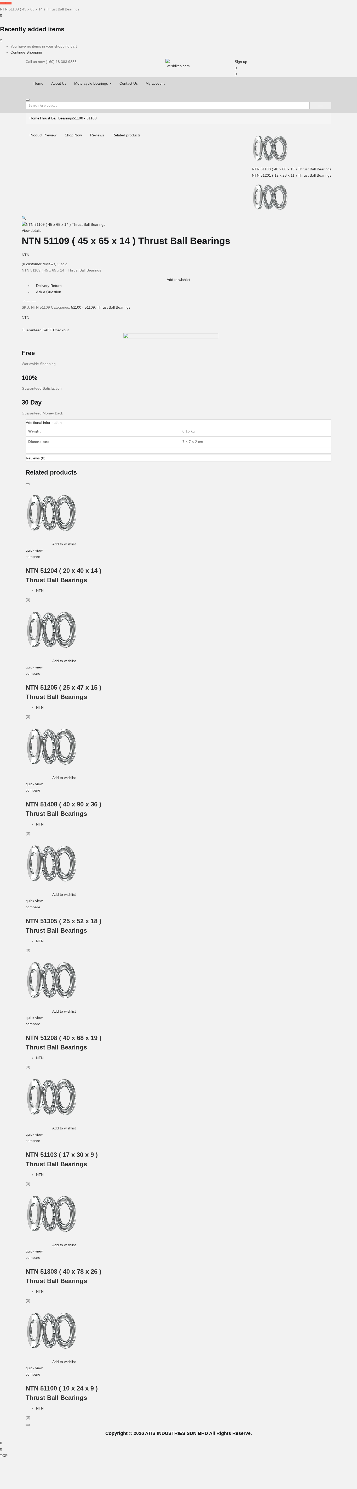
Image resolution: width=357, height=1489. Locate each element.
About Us (58, 83)
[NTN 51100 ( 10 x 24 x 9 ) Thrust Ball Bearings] (52, 1330)
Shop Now (73, 135)
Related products (126, 135)
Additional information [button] (44, 422)
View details (31, 230)
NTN (25, 255)
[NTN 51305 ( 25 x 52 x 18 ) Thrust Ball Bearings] (52, 863)
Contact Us (128, 83)
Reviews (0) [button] (35, 458)
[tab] (178, 423)
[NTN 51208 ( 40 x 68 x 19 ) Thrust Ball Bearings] (52, 979)
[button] (1, 15)
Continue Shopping (26, 52)
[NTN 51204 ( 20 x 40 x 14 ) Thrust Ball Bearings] (52, 512)
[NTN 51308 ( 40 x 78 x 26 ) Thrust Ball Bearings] (52, 1213)
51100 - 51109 (85, 118)
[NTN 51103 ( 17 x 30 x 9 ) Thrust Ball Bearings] (52, 1096)
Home (38, 83)
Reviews (97, 135)
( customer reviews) (39, 264)
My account (155, 83)
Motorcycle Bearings (91, 83)
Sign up (241, 62)
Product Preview (43, 135)
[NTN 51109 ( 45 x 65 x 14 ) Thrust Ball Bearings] (23, 324)
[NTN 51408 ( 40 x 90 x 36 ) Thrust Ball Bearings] (52, 746)
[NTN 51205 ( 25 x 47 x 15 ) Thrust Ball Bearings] (52, 629)
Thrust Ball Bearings (56, 118)
